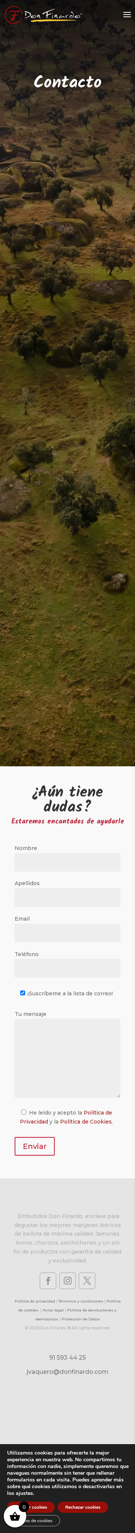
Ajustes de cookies (33, 1521)
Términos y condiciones (80, 1301)
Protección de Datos (81, 1319)
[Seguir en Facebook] (48, 1281)
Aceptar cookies (31, 1507)
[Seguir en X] (87, 1281)
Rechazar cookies (82, 1507)
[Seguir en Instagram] (67, 1281)
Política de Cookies (86, 1121)
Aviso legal (53, 1310)
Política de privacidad (35, 1301)
